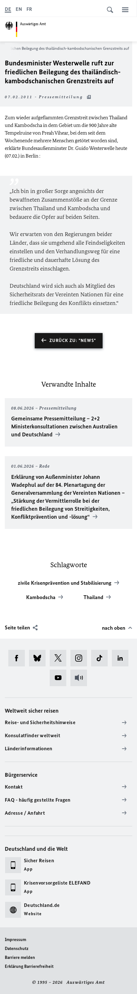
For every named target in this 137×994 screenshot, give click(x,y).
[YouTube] (60, 678)
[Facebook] (18, 658)
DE (8, 9)
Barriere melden (20, 957)
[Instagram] (80, 658)
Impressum (15, 939)
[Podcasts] (80, 678)
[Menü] (125, 10)
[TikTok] (101, 658)
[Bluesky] (39, 658)
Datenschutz (16, 948)
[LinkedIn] (122, 658)
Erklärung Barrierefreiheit (29, 966)
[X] (60, 658)
